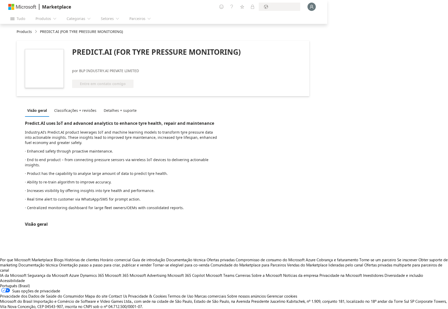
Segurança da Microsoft (47, 275)
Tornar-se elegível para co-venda (181, 264)
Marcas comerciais (210, 296)
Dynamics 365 (92, 275)
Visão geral (37, 110)
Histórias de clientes (82, 259)
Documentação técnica (186, 259)
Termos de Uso (180, 296)
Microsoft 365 (117, 275)
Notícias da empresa (300, 275)
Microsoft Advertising (148, 275)
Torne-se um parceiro (377, 259)
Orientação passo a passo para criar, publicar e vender (105, 264)
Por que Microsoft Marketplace (26, 259)
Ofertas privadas (221, 259)
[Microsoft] (22, 7)
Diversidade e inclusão (403, 275)
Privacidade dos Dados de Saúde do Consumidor (42, 296)
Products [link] (24, 31)
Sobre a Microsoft (266, 275)
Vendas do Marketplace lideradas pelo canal (325, 264)
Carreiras (242, 275)
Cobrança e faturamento (337, 259)
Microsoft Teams (220, 275)
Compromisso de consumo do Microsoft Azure (276, 259)
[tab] (38, 110)
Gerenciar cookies (282, 296)
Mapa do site (96, 296)
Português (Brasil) (15, 285)
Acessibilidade (12, 280)
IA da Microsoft (13, 275)
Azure (74, 275)
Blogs (59, 259)
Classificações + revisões (75, 110)
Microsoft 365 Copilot (186, 275)
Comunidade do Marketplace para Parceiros (248, 264)
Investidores (373, 275)
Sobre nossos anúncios (246, 296)
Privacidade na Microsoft (340, 275)
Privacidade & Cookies (147, 296)
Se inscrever (407, 259)
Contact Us (118, 296)
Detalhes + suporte (120, 110)
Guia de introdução (148, 259)
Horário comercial (115, 259)
